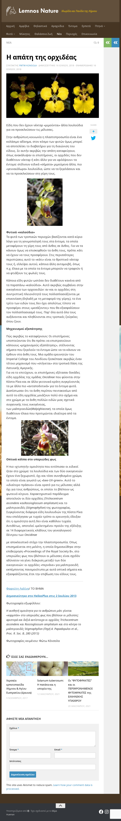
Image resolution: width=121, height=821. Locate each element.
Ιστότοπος (15, 761)
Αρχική (10, 26)
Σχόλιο (14, 728)
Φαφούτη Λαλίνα (17, 588)
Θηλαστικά (40, 26)
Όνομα (14, 749)
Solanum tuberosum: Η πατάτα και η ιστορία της (50, 684)
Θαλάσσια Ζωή (43, 34)
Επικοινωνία (89, 34)
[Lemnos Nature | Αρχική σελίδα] (32, 11)
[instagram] (107, 812)
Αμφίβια (24, 26)
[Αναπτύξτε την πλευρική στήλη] (115, 42)
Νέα (59, 34)
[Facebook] (101, 812)
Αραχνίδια (57, 26)
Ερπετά (86, 26)
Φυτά (9, 34)
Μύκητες (24, 34)
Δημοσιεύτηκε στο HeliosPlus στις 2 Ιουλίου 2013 (41, 596)
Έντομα (72, 26)
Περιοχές (71, 34)
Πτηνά (99, 26)
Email (58, 749)
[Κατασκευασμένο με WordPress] (28, 811)
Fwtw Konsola (28, 65)
